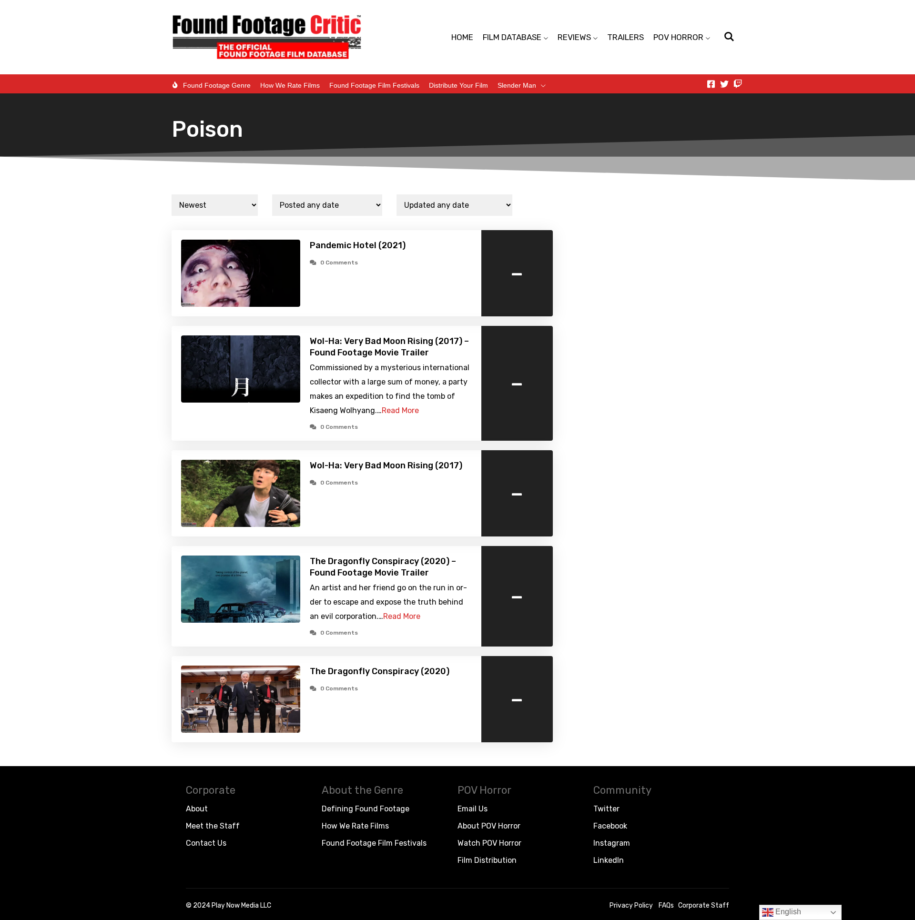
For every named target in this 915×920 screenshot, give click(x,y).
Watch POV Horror (489, 843)
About (197, 808)
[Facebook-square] (711, 84)
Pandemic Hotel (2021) (358, 245)
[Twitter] (724, 84)
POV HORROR (678, 37)
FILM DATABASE (512, 37)
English (787, 912)
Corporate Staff (703, 905)
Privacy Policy (631, 905)
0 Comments (339, 262)
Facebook (610, 825)
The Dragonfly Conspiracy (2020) (379, 671)
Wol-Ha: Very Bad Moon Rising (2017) (386, 465)
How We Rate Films (290, 85)
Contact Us (206, 843)
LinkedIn (608, 860)
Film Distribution (487, 860)
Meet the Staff (213, 825)
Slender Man (517, 85)
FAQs (666, 905)
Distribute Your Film (458, 85)
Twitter (606, 808)
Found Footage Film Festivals (374, 85)
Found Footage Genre (217, 85)
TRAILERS (625, 37)
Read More (400, 410)
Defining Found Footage (365, 808)
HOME (462, 37)
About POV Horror (489, 825)
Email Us (473, 808)
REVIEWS (574, 37)
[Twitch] (737, 84)
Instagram (611, 843)
